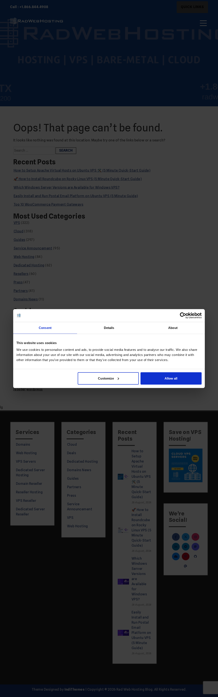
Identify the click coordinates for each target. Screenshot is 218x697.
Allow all (171, 378)
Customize (106, 378)
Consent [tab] (45, 328)
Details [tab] (109, 328)
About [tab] (173, 328)
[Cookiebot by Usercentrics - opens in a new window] (183, 315)
